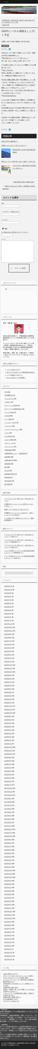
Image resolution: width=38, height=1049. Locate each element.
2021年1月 (7, 661)
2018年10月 (8, 754)
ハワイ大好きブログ (13, 369)
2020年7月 (7, 682)
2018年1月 (7, 785)
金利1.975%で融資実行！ (9, 141)
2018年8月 (7, 761)
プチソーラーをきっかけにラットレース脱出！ (18, 976)
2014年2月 (7, 946)
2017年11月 (8, 792)
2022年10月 (8, 590)
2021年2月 (7, 658)
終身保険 (7, 477)
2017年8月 (7, 802)
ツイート (4, 49)
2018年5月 (7, 771)
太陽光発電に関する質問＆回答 (23, 182)
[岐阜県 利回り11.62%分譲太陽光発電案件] (6, 156)
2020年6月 (7, 685)
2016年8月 (7, 843)
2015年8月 (7, 884)
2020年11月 (8, 668)
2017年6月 (7, 809)
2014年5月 (7, 935)
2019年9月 (7, 716)
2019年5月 (7, 730)
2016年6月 (7, 850)
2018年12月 (8, 747)
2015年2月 (7, 904)
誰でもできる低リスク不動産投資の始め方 (21, 372)
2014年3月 (7, 942)
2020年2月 (7, 699)
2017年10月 (8, 795)
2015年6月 (7, 891)
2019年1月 (7, 744)
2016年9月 (7, 839)
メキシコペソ (8, 446)
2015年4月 (7, 898)
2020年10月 (8, 672)
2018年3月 (7, 778)
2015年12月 (8, 870)
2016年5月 (7, 853)
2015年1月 (7, 908)
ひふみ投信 (8, 436)
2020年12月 (8, 665)
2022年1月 (7, 620)
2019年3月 (7, 737)
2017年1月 (7, 826)
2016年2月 (7, 863)
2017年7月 (7, 805)
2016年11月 (8, 833)
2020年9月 (7, 675)
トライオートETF (10, 423)
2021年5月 (7, 648)
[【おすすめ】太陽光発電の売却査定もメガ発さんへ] (6, 172)
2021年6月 (7, 644)
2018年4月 (7, 774)
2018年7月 (7, 764)
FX (5, 392)
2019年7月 (7, 723)
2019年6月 (7, 726)
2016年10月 (8, 836)
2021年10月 (8, 631)
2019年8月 (7, 720)
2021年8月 (7, 637)
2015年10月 (8, 877)
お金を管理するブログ (10, 974)
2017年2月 (7, 822)
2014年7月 (7, 928)
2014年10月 (8, 918)
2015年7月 (7, 887)
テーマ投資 (8, 419)
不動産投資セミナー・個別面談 (14, 453)
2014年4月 (7, 939)
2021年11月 (8, 627)
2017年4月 (7, 815)
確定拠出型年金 (9, 474)
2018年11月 (8, 750)
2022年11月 (8, 586)
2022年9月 (7, 593)
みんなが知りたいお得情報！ (16, 378)
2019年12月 (8, 706)
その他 (6, 416)
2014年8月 (7, 925)
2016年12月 (8, 829)
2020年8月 (7, 679)
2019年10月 (8, 713)
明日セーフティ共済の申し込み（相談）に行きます (18, 161)
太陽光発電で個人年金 (10, 987)
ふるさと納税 (8, 440)
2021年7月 (7, 641)
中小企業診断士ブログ (10, 999)
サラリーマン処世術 (11, 405)
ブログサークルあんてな (11, 1001)
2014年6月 (7, 932)
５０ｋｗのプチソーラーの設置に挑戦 (15, 978)
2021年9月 (7, 634)
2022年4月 (7, 610)
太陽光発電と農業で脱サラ (12, 997)
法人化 (6, 470)
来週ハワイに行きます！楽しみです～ (16, 509)
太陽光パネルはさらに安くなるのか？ (13, 145)
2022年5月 (7, 607)
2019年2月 (7, 740)
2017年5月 (7, 812)
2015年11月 (8, 874)
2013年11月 (8, 956)
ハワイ (6, 433)
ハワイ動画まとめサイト (15, 375)
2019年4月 (7, 733)
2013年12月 (8, 952)
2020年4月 (7, 692)
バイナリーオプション (11, 429)
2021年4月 (7, 651)
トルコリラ (8, 426)
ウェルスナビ (8, 399)
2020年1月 (7, 702)
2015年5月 (7, 894)
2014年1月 (7, 949)
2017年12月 (8, 788)
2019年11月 (8, 709)
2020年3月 (7, 696)
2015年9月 (7, 881)
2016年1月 (7, 867)
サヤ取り (7, 402)
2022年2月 (7, 617)
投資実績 (7, 464)
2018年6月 (7, 768)
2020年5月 (7, 689)
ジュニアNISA (9, 412)
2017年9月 (7, 798)
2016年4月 (7, 857)
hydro (13, 536)
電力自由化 (8, 481)
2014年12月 (8, 911)
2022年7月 (7, 600)
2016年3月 (7, 860)
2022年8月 (7, 596)
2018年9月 (7, 757)
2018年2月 (7, 781)
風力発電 (7, 484)
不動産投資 (8, 450)
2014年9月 (7, 922)
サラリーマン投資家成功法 (13, 409)
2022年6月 (7, 603)
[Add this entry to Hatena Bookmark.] (10, 49)
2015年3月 (7, 901)
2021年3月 (7, 655)
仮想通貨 (7, 457)
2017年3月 (7, 819)
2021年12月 (8, 624)
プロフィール (8, 443)
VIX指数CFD (8, 395)
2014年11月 (8, 915)
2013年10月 (8, 959)
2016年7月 (7, 846)
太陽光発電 (5, 46)
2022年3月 (7, 613)
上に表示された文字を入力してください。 (15, 232)
